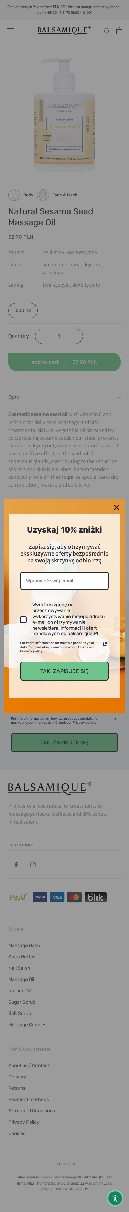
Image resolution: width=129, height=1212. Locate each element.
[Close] (116, 507)
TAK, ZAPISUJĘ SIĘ (64, 671)
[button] (115, 1198)
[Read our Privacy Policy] (105, 644)
